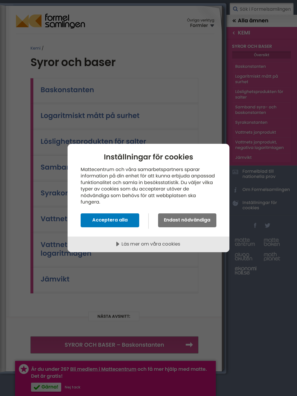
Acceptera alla (110, 220)
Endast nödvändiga (187, 220)
